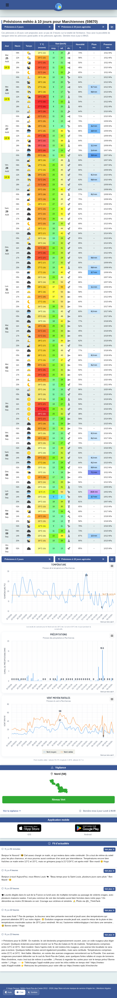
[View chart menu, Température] (112, 566)
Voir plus (109, 849)
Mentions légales (104, 988)
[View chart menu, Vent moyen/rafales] (112, 699)
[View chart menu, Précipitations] (112, 636)
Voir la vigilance (10, 811)
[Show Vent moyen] (49, 752)
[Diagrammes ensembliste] (112, 27)
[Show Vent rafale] (67, 752)
